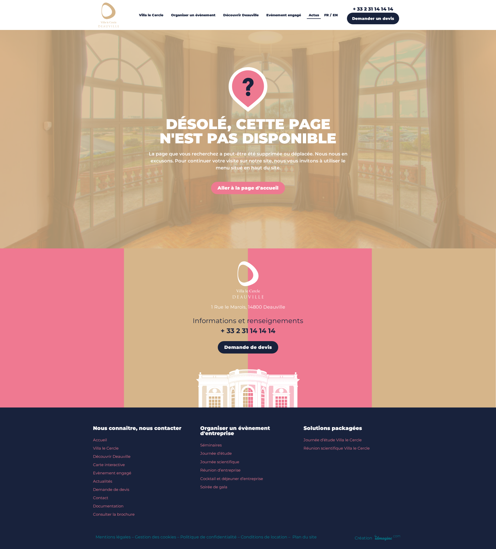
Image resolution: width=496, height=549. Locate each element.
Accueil (100, 439)
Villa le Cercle (106, 448)
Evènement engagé (112, 472)
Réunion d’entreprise (220, 470)
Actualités (102, 481)
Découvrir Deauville (111, 456)
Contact (100, 497)
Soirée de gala (213, 486)
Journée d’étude (216, 453)
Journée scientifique (219, 461)
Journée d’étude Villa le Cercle (333, 439)
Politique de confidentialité (208, 537)
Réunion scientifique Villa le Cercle (337, 448)
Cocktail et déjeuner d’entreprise (231, 478)
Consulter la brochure (114, 514)
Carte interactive (109, 464)
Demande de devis (111, 489)
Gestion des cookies (155, 537)
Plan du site (304, 537)
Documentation (108, 506)
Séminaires (211, 445)
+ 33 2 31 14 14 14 (373, 9)
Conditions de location (264, 537)
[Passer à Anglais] (336, 15)
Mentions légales (113, 537)
